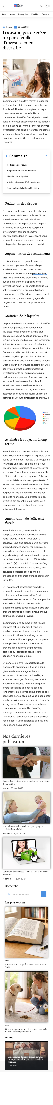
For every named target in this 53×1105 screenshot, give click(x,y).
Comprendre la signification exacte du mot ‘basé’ (25, 965)
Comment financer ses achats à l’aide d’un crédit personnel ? (25, 873)
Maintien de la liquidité (17, 176)
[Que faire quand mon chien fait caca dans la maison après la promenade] (26, 996)
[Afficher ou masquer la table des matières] (37, 155)
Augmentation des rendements (21, 170)
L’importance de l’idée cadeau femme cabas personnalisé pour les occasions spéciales (25, 1059)
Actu (7, 1025)
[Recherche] (41, 6)
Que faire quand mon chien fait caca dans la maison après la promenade (26, 1030)
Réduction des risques (17, 165)
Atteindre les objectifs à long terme (23, 182)
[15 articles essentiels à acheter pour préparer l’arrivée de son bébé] (26, 808)
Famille (6, 833)
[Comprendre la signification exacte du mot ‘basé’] (26, 932)
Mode (5, 788)
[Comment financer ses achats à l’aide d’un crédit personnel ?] (26, 853)
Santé (7, 961)
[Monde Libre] (18, 6)
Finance (7, 878)
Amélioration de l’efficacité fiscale (23, 188)
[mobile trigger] (5, 6)
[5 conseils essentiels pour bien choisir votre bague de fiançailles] (26, 762)
